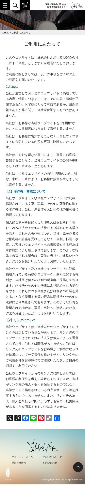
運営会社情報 (19, 462)
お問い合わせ (50, 462)
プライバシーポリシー (23, 457)
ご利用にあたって (52, 457)
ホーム (5, 32)
